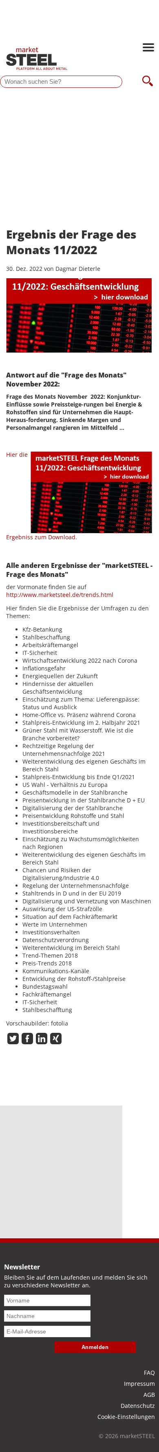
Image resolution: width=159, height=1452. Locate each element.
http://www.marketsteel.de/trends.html (59, 595)
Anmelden (95, 1347)
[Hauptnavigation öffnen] (148, 48)
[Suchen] (147, 82)
